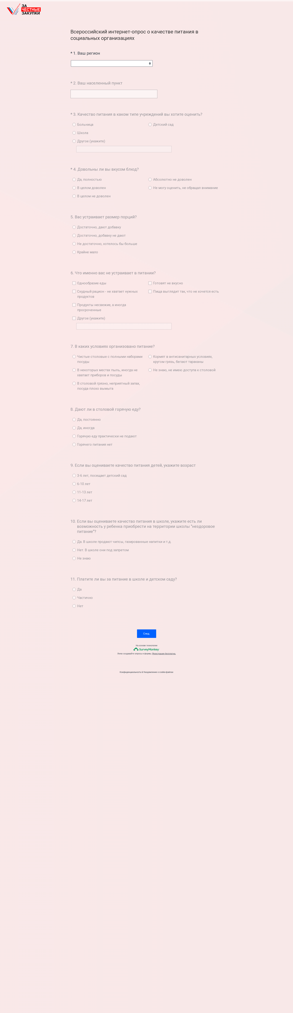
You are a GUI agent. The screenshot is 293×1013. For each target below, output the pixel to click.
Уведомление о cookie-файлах (158, 672)
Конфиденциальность (130, 672)
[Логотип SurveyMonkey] (146, 649)
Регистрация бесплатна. (164, 653)
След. (146, 633)
